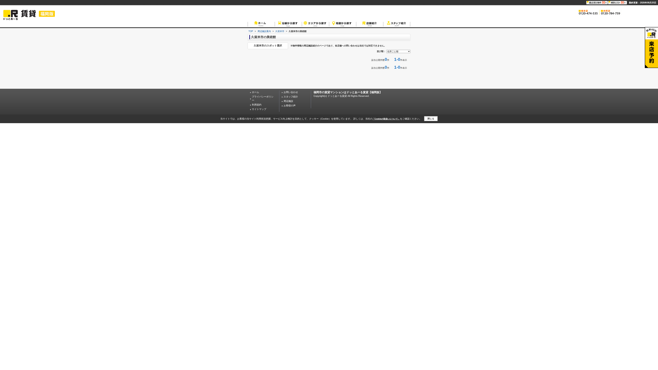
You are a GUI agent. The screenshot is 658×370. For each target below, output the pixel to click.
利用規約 (256, 104)
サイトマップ (259, 109)
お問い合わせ (291, 92)
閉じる (431, 118)
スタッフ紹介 (291, 96)
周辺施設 (288, 101)
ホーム (255, 92)
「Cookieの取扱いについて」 (386, 119)
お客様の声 (290, 105)
